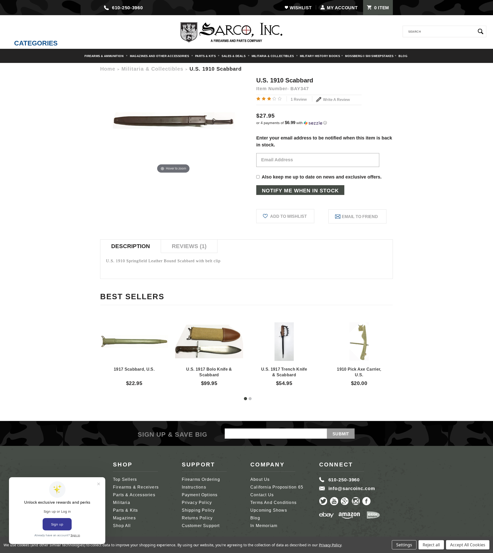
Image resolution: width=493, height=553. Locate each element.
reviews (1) (189, 246)
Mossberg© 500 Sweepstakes (369, 56)
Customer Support (201, 525)
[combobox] (444, 31)
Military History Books (320, 56)
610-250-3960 (127, 7)
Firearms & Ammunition (104, 56)
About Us (260, 479)
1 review (299, 99)
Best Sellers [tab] (132, 296)
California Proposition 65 (276, 487)
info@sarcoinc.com (351, 488)
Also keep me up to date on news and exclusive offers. (322, 177)
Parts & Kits (206, 56)
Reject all (431, 545)
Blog (403, 56)
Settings (404, 545)
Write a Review (336, 99)
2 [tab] (250, 398)
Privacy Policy (197, 502)
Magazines (124, 518)
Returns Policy (197, 518)
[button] (324, 122)
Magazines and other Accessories (160, 56)
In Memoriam (263, 525)
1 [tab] (245, 398)
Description (130, 246)
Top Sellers (125, 479)
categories (36, 43)
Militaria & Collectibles (273, 56)
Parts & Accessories (134, 495)
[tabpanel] (134, 349)
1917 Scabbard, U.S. (134, 369)
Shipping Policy (198, 510)
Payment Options (200, 495)
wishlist (300, 7)
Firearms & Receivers (136, 487)
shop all (122, 525)
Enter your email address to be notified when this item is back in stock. (324, 141)
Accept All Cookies (467, 545)
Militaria (121, 502)
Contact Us (262, 495)
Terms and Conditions (273, 502)
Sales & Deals (234, 56)
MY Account (342, 7)
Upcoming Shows (268, 510)
